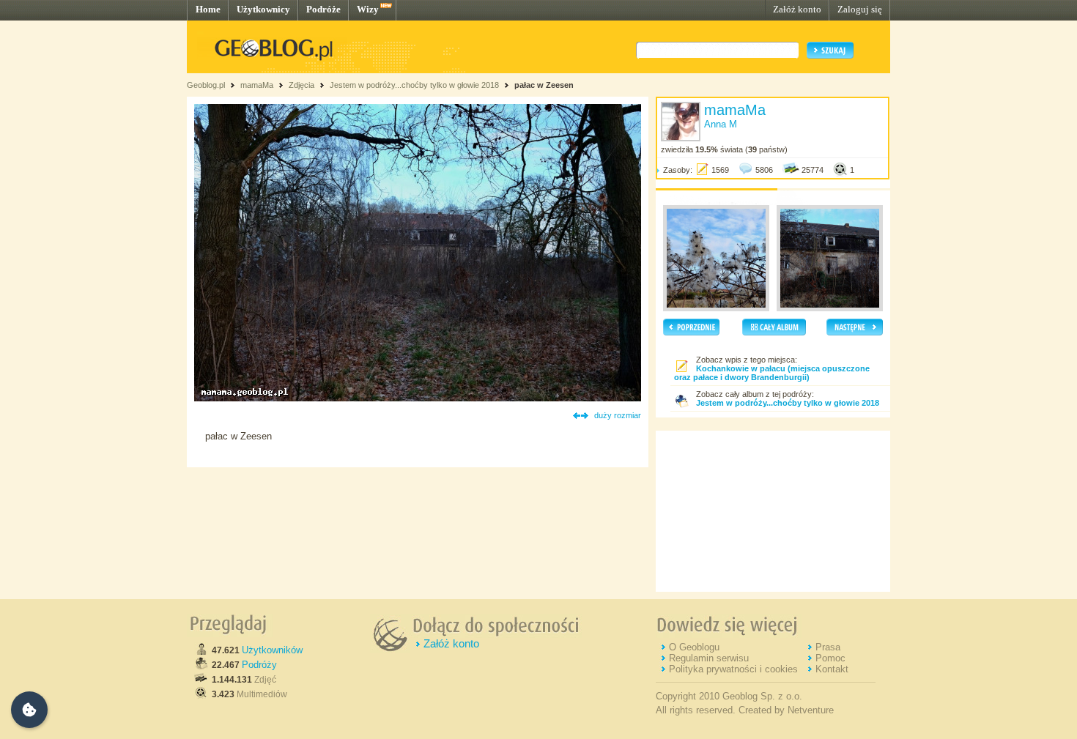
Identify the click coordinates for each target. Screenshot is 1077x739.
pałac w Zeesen (544, 85)
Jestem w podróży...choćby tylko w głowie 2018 (414, 85)
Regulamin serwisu (709, 658)
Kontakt (831, 669)
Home (208, 9)
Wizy (368, 9)
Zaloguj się (859, 9)
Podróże (323, 9)
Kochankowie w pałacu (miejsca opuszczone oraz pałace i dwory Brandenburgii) (772, 373)
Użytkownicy (263, 9)
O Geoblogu (694, 647)
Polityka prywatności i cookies (733, 669)
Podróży (259, 664)
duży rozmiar (617, 415)
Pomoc (830, 658)
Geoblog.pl (206, 85)
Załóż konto (797, 9)
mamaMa (256, 85)
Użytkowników (272, 650)
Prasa (827, 647)
